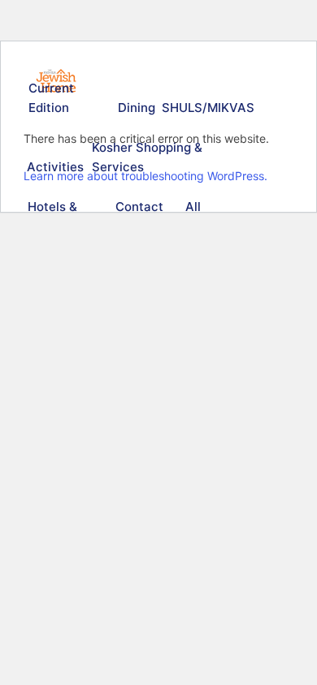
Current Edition (51, 97)
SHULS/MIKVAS (206, 107)
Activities (53, 166)
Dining (136, 107)
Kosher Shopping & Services (147, 157)
